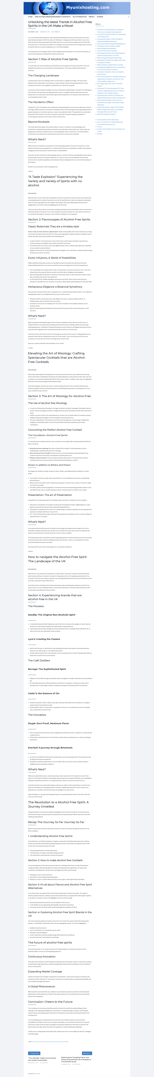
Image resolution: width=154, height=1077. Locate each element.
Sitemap (100, 17)
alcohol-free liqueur (37, 1041)
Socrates (37, 1073)
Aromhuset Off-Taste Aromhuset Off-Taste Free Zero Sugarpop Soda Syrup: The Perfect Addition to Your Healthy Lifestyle (110, 90)
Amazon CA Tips (45, 31)
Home (30, 17)
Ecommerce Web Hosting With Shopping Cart (111, 44)
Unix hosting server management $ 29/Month (52, 17)
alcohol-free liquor (50, 1041)
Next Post (86, 1053)
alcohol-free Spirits (62, 1041)
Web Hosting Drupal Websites (106, 48)
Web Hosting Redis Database (106, 114)
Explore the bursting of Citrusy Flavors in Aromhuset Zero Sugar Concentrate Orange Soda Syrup (110, 102)
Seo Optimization (80, 17)
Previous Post (35, 1053)
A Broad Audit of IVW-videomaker (108, 119)
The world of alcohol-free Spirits (107, 51)
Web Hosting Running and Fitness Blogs (109, 58)
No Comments (56, 31)
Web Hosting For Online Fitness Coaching (110, 65)
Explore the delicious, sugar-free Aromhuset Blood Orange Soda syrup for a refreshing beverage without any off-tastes (110, 109)
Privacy (92, 17)
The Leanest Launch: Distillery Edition (108, 46)
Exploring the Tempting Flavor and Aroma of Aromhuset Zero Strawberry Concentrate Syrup (76, 1060)
